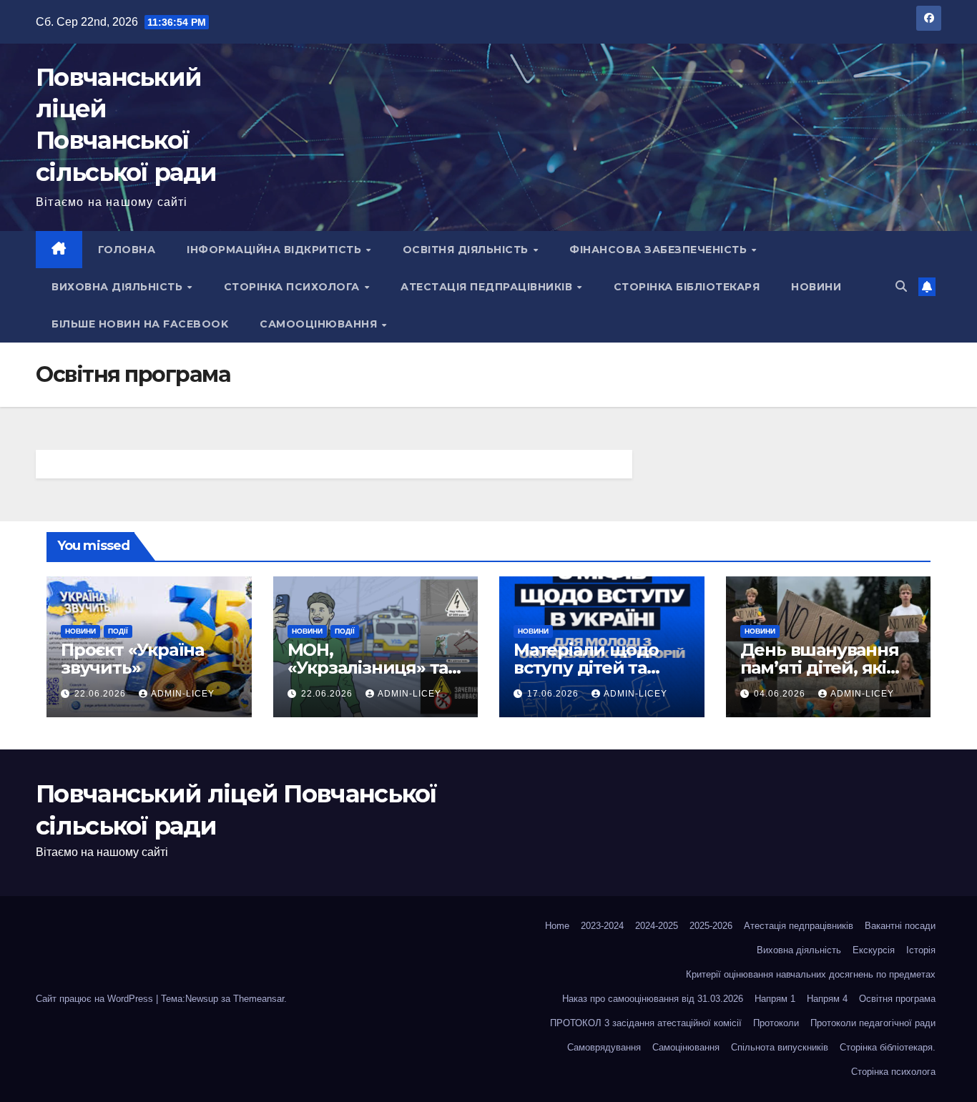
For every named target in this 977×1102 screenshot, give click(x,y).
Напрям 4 (827, 998)
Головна (127, 249)
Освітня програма (897, 998)
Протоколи (776, 1023)
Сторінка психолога (293, 286)
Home (557, 925)
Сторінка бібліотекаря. (888, 1047)
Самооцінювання (320, 324)
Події (118, 631)
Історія (921, 950)
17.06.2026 (554, 694)
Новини (816, 286)
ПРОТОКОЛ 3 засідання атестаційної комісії (646, 1023)
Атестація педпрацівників (488, 286)
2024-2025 (656, 925)
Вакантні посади (900, 925)
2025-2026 (710, 925)
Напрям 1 (775, 998)
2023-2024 (602, 925)
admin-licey (183, 694)
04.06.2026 (781, 694)
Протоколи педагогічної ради (873, 1023)
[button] (901, 286)
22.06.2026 (101, 694)
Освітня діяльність (467, 249)
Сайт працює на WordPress (96, 998)
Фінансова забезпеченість (659, 249)
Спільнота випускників (779, 1047)
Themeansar (258, 998)
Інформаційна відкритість (276, 249)
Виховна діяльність (118, 286)
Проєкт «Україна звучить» (132, 658)
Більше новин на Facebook (139, 324)
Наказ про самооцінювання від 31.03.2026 (652, 998)
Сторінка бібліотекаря (687, 286)
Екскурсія (874, 950)
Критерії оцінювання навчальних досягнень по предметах (811, 974)
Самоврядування (604, 1047)
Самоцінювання (686, 1047)
